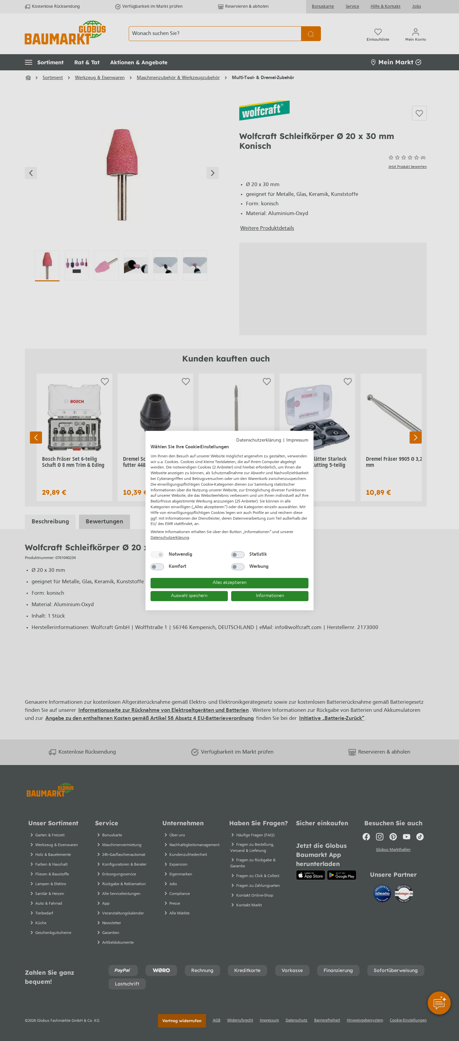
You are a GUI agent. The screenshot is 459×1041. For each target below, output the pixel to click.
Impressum (297, 440)
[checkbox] (157, 554)
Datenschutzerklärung (258, 440)
